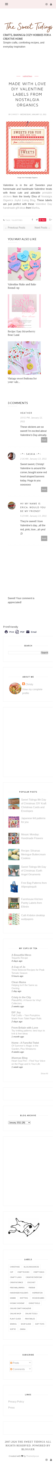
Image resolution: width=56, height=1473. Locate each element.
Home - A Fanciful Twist (25, 1042)
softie (13, 1329)
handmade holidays (19, 1293)
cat (11, 1272)
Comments (18, 1369)
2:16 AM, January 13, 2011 (33, 458)
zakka (22, 1329)
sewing (13, 1324)
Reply (44, 440)
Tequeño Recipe (20, 958)
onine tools (34, 1303)
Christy (15, 114)
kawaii (13, 1298)
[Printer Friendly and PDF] (20, 634)
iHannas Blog (20, 1058)
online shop (15, 1313)
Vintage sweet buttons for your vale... (22, 380)
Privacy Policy (16, 1401)
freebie (32, 1288)
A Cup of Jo (18, 967)
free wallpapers (17, 1288)
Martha (35, 207)
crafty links (15, 1277)
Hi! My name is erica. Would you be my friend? (33, 507)
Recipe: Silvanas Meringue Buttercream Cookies (33, 854)
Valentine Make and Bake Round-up (22, 286)
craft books (23, 1272)
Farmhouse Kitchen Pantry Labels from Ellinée (32, 903)
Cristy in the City (21, 997)
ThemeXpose (32, 1456)
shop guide (26, 1324)
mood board (38, 1298)
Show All (44, 1073)
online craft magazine (20, 1308)
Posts (15, 1363)
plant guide (15, 1319)
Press (11, 1407)
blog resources (31, 1267)
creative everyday (34, 1277)
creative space (16, 1282)
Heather (26, 412)
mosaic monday (17, 1303)
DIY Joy (16, 1012)
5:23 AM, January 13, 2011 (33, 516)
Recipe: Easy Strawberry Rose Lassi (21, 333)
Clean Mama (19, 982)
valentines (27, 76)
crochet (31, 1282)
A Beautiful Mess (21, 955)
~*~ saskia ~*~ (30, 453)
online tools (31, 1313)
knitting (24, 1298)
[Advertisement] (29, 69)
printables (30, 1319)
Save (44, 220)
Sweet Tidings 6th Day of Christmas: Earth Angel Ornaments (33, 871)
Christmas (15, 1267)
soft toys (39, 1324)
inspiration (37, 1293)
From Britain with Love (25, 1027)
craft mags (38, 1272)
